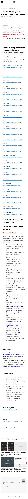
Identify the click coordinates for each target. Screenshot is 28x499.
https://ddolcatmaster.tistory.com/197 (12, 168)
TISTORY (14, 496)
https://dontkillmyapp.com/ (10, 410)
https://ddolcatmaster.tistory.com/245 (12, 111)
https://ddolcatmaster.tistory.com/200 (12, 174)
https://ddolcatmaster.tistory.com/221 (12, 67)
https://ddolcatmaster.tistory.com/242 (12, 185)
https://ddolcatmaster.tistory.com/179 (12, 140)
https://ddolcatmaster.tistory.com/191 (12, 162)
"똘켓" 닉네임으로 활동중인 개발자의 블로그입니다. (11, 483)
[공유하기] (8, 428)
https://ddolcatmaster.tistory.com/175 (12, 105)
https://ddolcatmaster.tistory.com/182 (12, 157)
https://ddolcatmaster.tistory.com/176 (12, 100)
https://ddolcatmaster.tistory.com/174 (12, 88)
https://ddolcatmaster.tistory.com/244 (12, 197)
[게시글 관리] (9, 428)
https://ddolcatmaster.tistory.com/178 (12, 134)
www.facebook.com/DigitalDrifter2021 (12, 421)
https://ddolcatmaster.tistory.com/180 (12, 145)
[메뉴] (2, 2)
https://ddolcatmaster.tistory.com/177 (12, 122)
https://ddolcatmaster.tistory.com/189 (12, 77)
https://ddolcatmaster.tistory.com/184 (12, 82)
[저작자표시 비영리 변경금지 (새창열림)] (19, 427)
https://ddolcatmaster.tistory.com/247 (12, 208)
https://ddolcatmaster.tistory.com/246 (12, 203)
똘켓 (14, 2)
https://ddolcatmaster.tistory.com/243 (12, 191)
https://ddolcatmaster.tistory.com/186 (12, 117)
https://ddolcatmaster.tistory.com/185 (12, 94)
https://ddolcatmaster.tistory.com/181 (12, 151)
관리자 (19, 496)
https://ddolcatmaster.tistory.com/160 (12, 128)
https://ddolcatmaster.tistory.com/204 (12, 180)
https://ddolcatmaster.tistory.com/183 (12, 214)
